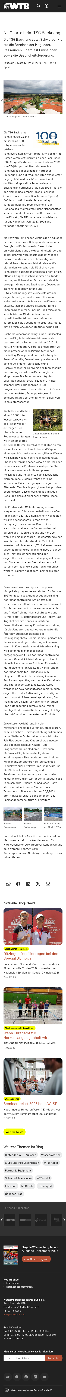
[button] (6, 1389)
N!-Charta (27, 1186)
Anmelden (54, 1358)
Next (64, 101)
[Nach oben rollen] (59, 1390)
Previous (2, 101)
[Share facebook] (18, 883)
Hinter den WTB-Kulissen (20, 1154)
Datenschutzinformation (19, 1286)
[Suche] (39, 6)
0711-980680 (14, 1310)
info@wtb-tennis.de (14, 1314)
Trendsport (45, 1186)
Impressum (12, 1282)
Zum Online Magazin (36, 1259)
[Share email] (48, 883)
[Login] (47, 6)
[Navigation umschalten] (59, 6)
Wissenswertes (51, 1154)
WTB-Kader (51, 1162)
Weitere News (14, 1131)
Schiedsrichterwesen (18, 1178)
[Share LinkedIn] (28, 883)
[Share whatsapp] (8, 883)
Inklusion (10, 1186)
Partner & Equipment (18, 1170)
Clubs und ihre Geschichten (22, 1162)
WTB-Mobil (43, 1178)
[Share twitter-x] (38, 883)
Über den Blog (14, 1193)
